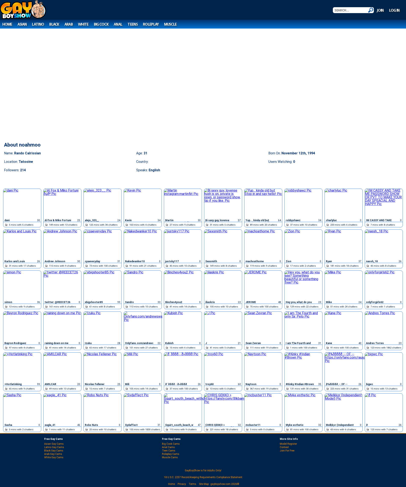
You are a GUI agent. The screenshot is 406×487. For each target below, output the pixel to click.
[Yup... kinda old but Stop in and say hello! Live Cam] (263, 203)
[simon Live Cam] (22, 285)
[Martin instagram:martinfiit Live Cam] (183, 203)
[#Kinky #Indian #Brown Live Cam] (303, 367)
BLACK (54, 24)
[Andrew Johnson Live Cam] (62, 244)
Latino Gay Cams (54, 447)
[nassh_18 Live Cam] (384, 244)
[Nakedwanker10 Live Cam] (143, 244)
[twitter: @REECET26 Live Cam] (62, 285)
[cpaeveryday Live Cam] (102, 244)
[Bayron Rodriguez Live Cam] (22, 325)
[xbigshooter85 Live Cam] (102, 285)
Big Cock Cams (171, 443)
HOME (7, 24)
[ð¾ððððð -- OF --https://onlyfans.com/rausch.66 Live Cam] (343, 367)
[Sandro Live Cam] (143, 285)
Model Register (288, 443)
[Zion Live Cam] (303, 244)
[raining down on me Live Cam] (62, 325)
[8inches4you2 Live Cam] (183, 285)
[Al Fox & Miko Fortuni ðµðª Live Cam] (62, 203)
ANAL (118, 24)
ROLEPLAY (151, 24)
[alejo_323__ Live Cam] (102, 203)
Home (171, 484)
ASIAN (22, 24)
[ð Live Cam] (384, 408)
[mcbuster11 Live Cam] (263, 408)
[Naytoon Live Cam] (263, 367)
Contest (284, 447)
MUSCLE (170, 24)
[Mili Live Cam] (143, 367)
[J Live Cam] (223, 325)
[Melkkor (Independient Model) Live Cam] (343, 408)
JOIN (380, 10)
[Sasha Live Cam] (22, 408)
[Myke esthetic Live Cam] (303, 408)
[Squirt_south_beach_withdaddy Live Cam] (183, 408)
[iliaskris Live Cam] (223, 285)
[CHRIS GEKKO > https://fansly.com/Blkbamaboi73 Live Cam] (223, 408)
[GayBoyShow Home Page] (23, 18)
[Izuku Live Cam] (102, 325)
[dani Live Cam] (22, 203)
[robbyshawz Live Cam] (303, 203)
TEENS (132, 24)
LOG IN (394, 10)
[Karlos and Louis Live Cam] (22, 244)
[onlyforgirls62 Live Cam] (384, 285)
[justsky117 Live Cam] (183, 244)
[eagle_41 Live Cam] (62, 408)
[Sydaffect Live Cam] (143, 408)
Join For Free (287, 450)
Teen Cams (168, 450)
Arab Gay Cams (53, 454)
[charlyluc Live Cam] (343, 203)
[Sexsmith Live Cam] (223, 244)
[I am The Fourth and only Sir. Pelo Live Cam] (303, 325)
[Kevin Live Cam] (143, 203)
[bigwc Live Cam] (384, 367)
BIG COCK (101, 24)
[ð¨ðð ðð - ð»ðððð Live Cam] (183, 367)
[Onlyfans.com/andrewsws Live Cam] (143, 325)
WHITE (83, 24)
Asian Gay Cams (54, 443)
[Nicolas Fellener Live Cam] (102, 367)
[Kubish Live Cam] (183, 325)
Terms (192, 484)
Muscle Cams (170, 457)
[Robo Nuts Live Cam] (102, 408)
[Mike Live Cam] (343, 285)
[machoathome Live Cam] (263, 244)
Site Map (204, 484)
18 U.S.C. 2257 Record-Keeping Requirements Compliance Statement (203, 477)
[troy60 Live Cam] (223, 367)
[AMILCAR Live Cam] (62, 367)
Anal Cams (168, 447)
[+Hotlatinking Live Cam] (22, 367)
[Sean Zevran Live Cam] (263, 325)
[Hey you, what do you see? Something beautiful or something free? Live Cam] (303, 285)
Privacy (182, 484)
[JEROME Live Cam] (263, 285)
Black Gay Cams (53, 450)
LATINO (38, 24)
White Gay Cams (53, 457)
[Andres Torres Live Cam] (384, 325)
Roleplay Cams (170, 454)
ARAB (68, 24)
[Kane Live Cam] (343, 325)
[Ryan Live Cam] (343, 244)
